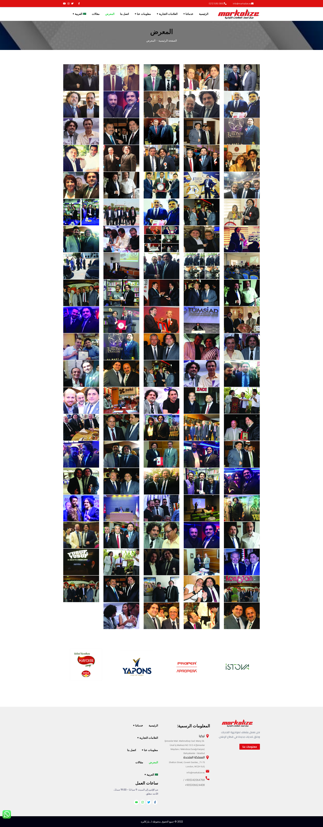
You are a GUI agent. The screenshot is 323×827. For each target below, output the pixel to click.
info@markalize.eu (242, 3)
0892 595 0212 (216, 3)
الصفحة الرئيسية (167, 40)
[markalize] (238, 14)
